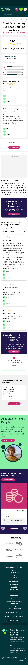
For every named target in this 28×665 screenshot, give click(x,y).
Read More (10, 266)
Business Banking (19, 18)
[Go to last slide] (3, 528)
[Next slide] (25, 528)
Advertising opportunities (14, 608)
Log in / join (14, 587)
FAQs (14, 575)
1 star (4, 74)
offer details (19, 650)
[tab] (11, 528)
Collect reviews (14, 599)
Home (2, 18)
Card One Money (10, 18)
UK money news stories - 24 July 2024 (13, 511)
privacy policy (14, 652)
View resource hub (8, 479)
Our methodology (14, 572)
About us (14, 570)
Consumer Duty (14, 603)
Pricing (14, 606)
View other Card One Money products (14, 32)
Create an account (8, 440)
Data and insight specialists (14, 601)
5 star (5, 66)
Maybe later (22, 660)
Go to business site (7, 14)
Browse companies (14, 592)
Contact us (14, 577)
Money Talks (14, 520)
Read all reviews (14, 142)
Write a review (14, 147)
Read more (13, 123)
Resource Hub (14, 589)
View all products (14, 404)
